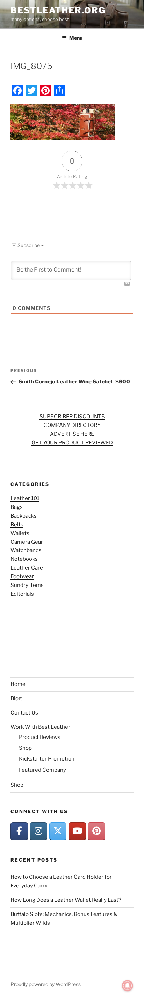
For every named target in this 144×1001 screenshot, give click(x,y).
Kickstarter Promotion (46, 759)
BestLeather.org (58, 10)
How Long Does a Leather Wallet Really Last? (65, 900)
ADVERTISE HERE (72, 434)
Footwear (22, 576)
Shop (25, 748)
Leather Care (26, 568)
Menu (75, 38)
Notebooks (24, 559)
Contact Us (24, 713)
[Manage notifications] (127, 985)
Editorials (22, 594)
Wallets (19, 533)
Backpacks (23, 516)
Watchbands (26, 550)
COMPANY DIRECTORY (72, 425)
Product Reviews (39, 737)
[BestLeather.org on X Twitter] (58, 831)
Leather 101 (24, 498)
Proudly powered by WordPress (45, 984)
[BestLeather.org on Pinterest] (96, 831)
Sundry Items (27, 585)
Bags (16, 507)
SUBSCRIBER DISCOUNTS (72, 416)
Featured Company (42, 770)
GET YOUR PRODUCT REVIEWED (72, 443)
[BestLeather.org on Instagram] (38, 831)
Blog (16, 698)
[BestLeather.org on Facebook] (19, 831)
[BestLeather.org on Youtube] (77, 831)
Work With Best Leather (40, 727)
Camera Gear (26, 542)
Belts (16, 524)
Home (18, 684)
